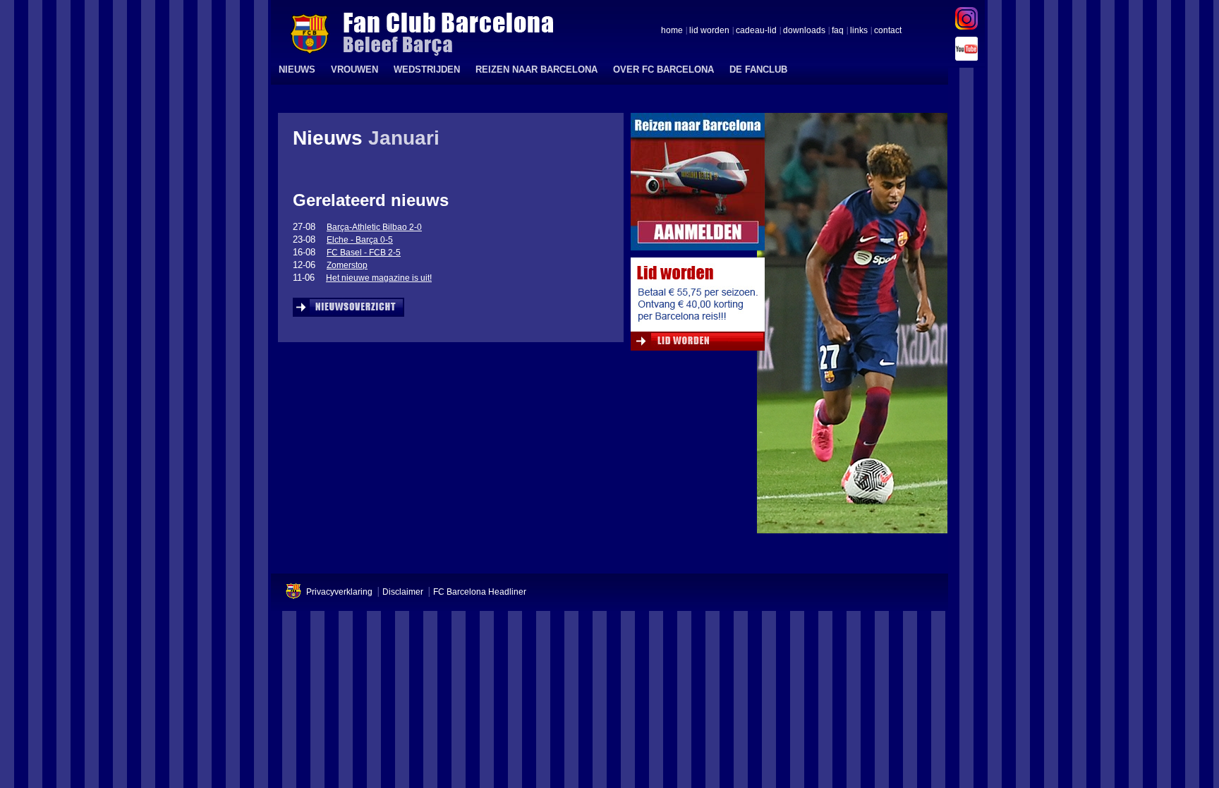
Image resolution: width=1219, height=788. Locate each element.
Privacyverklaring (339, 592)
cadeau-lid (756, 31)
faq (838, 31)
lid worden (709, 31)
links (859, 31)
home (672, 31)
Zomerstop (347, 265)
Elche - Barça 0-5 (360, 240)
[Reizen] (698, 185)
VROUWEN (354, 69)
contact (888, 31)
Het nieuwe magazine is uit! (379, 278)
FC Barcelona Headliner (479, 592)
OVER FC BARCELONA (663, 69)
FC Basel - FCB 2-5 (364, 252)
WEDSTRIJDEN (427, 69)
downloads (804, 31)
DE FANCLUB (758, 69)
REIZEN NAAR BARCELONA (536, 69)
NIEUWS (297, 69)
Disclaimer (402, 592)
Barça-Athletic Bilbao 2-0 (374, 227)
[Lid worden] (698, 307)
